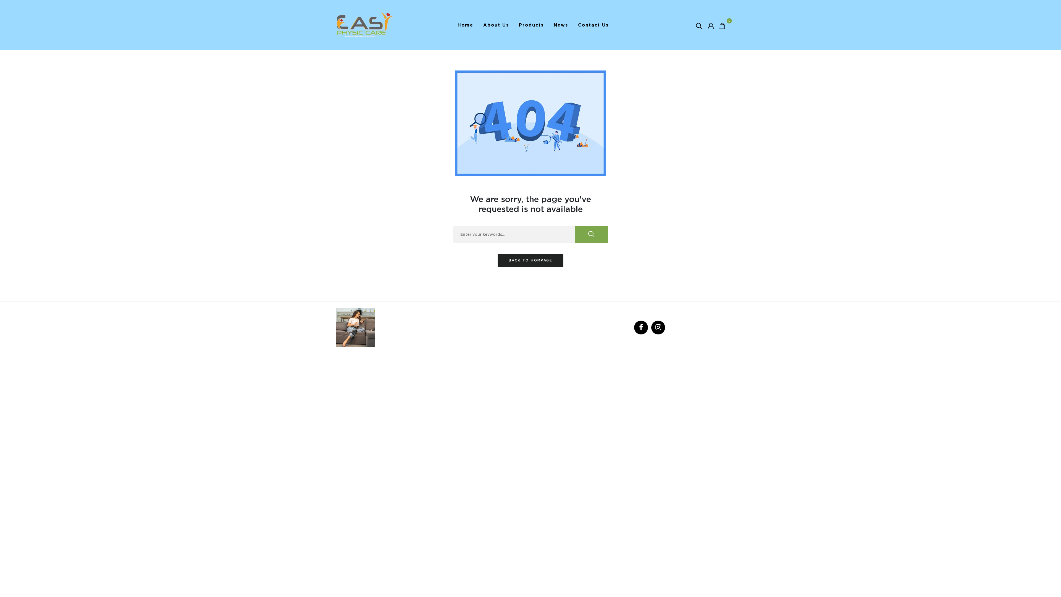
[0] (722, 25)
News (561, 24)
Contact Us (593, 24)
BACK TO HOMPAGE (530, 260)
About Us (496, 24)
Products (531, 24)
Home (465, 24)
